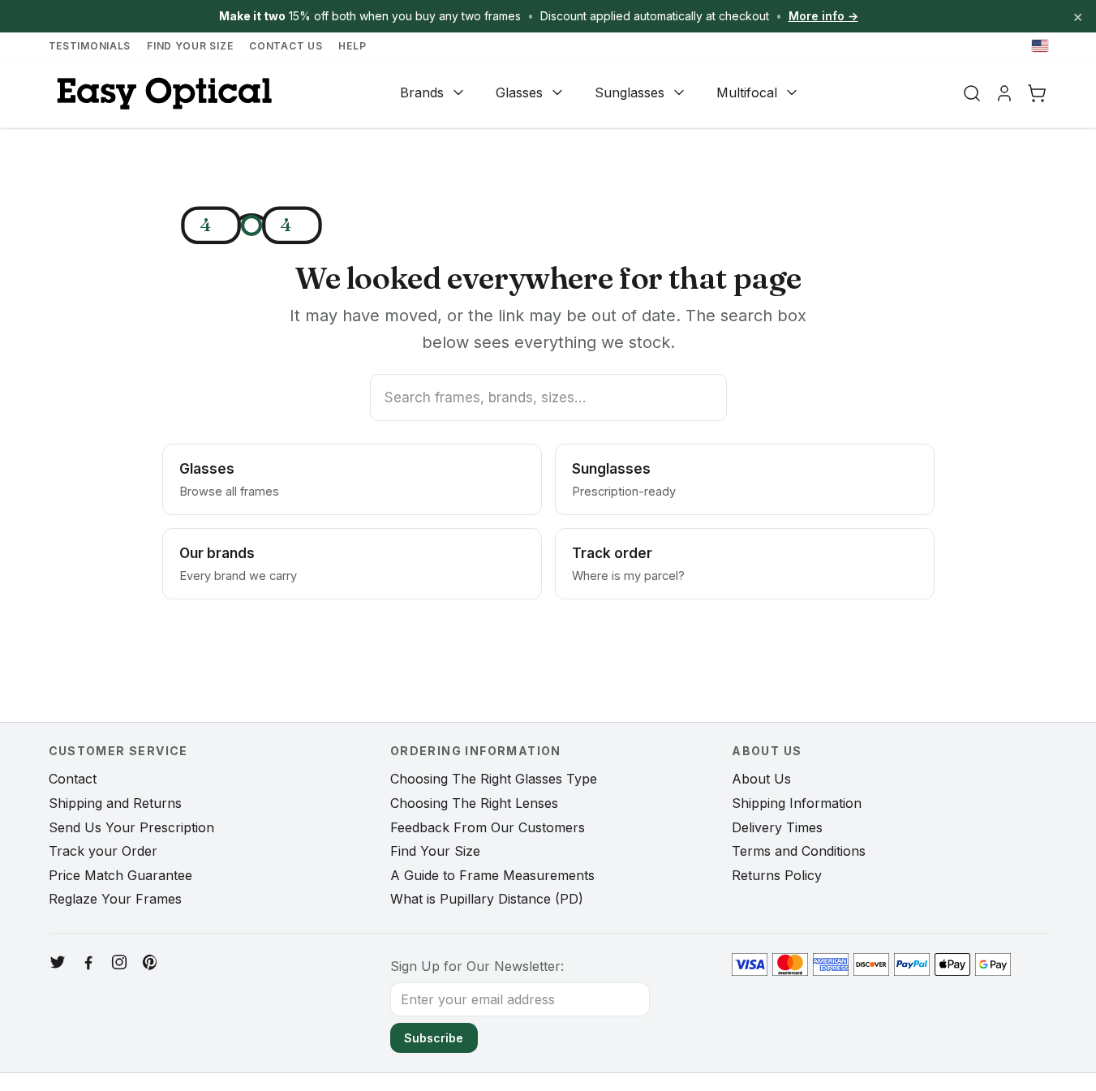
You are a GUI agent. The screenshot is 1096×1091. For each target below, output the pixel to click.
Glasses (519, 92)
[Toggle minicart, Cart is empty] (1036, 93)
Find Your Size (190, 46)
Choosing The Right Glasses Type (493, 779)
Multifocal (746, 92)
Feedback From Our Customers (487, 827)
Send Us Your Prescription (131, 827)
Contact (73, 779)
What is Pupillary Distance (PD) (486, 899)
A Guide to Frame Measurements (492, 875)
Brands (422, 92)
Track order (628, 563)
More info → (823, 16)
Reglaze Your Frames (115, 899)
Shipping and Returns (115, 803)
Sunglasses (629, 92)
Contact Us (285, 46)
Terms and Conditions (799, 851)
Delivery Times (777, 827)
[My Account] (1004, 93)
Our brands (238, 563)
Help (352, 46)
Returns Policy (777, 875)
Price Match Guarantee (120, 875)
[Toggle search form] (971, 93)
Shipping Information (797, 803)
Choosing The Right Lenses (474, 803)
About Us (761, 779)
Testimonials (90, 46)
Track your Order (103, 851)
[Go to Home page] (162, 94)
